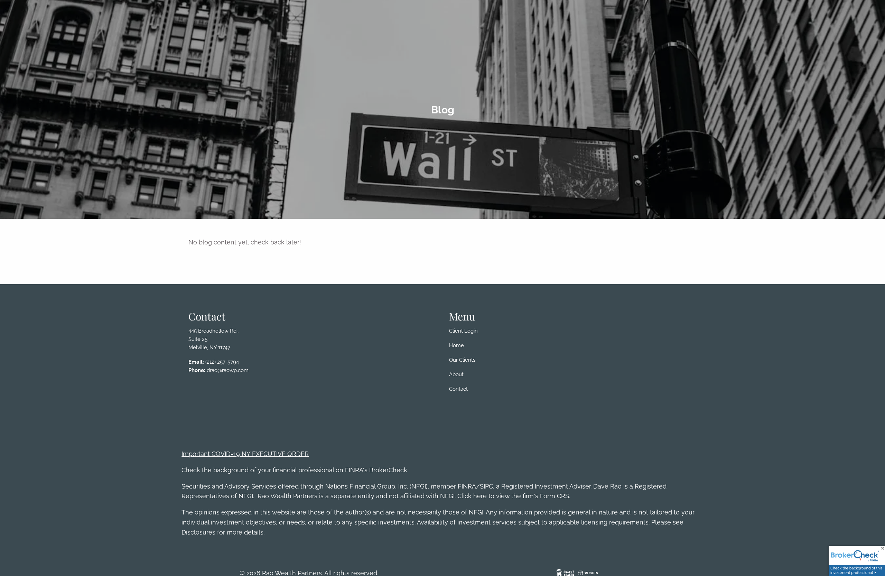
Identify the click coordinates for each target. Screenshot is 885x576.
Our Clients (462, 360)
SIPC (486, 486)
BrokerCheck (388, 470)
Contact (458, 389)
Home (456, 345)
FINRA (467, 486)
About (456, 374)
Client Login (463, 331)
